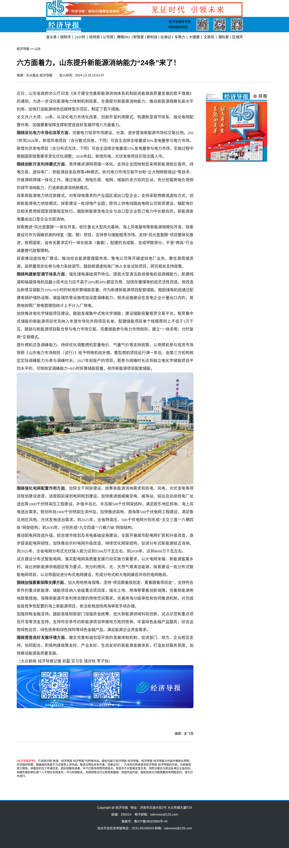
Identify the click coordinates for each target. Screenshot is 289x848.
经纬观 (94, 37)
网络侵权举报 (178, 27)
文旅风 (209, 37)
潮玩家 (223, 37)
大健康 (194, 37)
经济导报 (23, 48)
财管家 (138, 37)
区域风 (237, 37)
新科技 (152, 37)
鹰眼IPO (123, 37)
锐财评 (65, 37)
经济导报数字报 (180, 21)
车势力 (180, 37)
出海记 (165, 37)
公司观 (108, 37)
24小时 (80, 37)
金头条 (51, 37)
